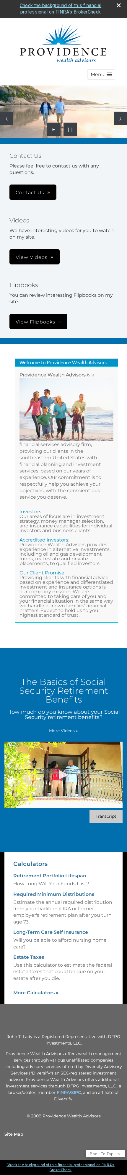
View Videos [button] (32, 257)
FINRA (63, 1092)
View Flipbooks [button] (35, 322)
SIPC (76, 1092)
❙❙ (70, 129)
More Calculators (35, 992)
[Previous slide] (6, 118)
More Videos (63, 731)
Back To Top (102, 1153)
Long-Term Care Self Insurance (50, 932)
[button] (101, 74)
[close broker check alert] (118, 5)
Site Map (13, 1134)
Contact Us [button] (30, 192)
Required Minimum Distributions (53, 894)
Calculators (30, 863)
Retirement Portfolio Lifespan (49, 876)
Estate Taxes (28, 957)
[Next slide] (120, 118)
